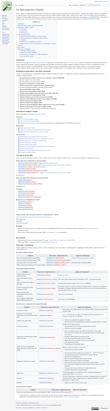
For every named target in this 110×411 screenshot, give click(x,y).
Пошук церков (68, 334)
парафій (78, 123)
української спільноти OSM (71, 62)
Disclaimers (38, 407)
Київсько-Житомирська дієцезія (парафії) (83, 258)
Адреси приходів (72, 290)
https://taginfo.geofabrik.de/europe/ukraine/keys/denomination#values (34, 217)
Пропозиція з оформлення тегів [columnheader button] (58, 255)
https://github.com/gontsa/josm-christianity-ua (45, 242)
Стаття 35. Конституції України (71, 396)
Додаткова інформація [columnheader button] (82, 255)
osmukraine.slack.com (93, 228)
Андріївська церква (63, 275)
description (71, 247)
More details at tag (22, 223)
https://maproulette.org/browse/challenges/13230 (62, 240)
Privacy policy (19, 407)
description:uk (98, 247)
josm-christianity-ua (50, 232)
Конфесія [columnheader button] (30, 255)
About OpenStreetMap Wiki (29, 407)
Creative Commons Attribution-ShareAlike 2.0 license (39, 405)
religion (86, 18)
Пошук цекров (82, 347)
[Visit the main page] (7, 6)
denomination (94, 17)
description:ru (21, 249)
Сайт (64, 314)
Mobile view (44, 407)
